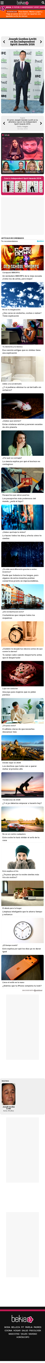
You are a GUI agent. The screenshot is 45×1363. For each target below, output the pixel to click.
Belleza (15, 1327)
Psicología (35, 1330)
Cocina (8, 1330)
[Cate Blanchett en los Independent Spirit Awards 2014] (8, 187)
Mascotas (14, 1333)
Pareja (29, 1327)
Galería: (22, 178)
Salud (25, 1330)
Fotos (16, 7)
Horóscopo (22, 1337)
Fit (22, 1327)
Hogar (17, 1330)
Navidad (33, 1333)
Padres (37, 1327)
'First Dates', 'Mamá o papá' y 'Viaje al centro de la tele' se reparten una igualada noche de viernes (24, 13)
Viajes (24, 1333)
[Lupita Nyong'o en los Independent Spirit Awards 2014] (20, 187)
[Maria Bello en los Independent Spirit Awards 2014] (32, 187)
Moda (7, 1327)
